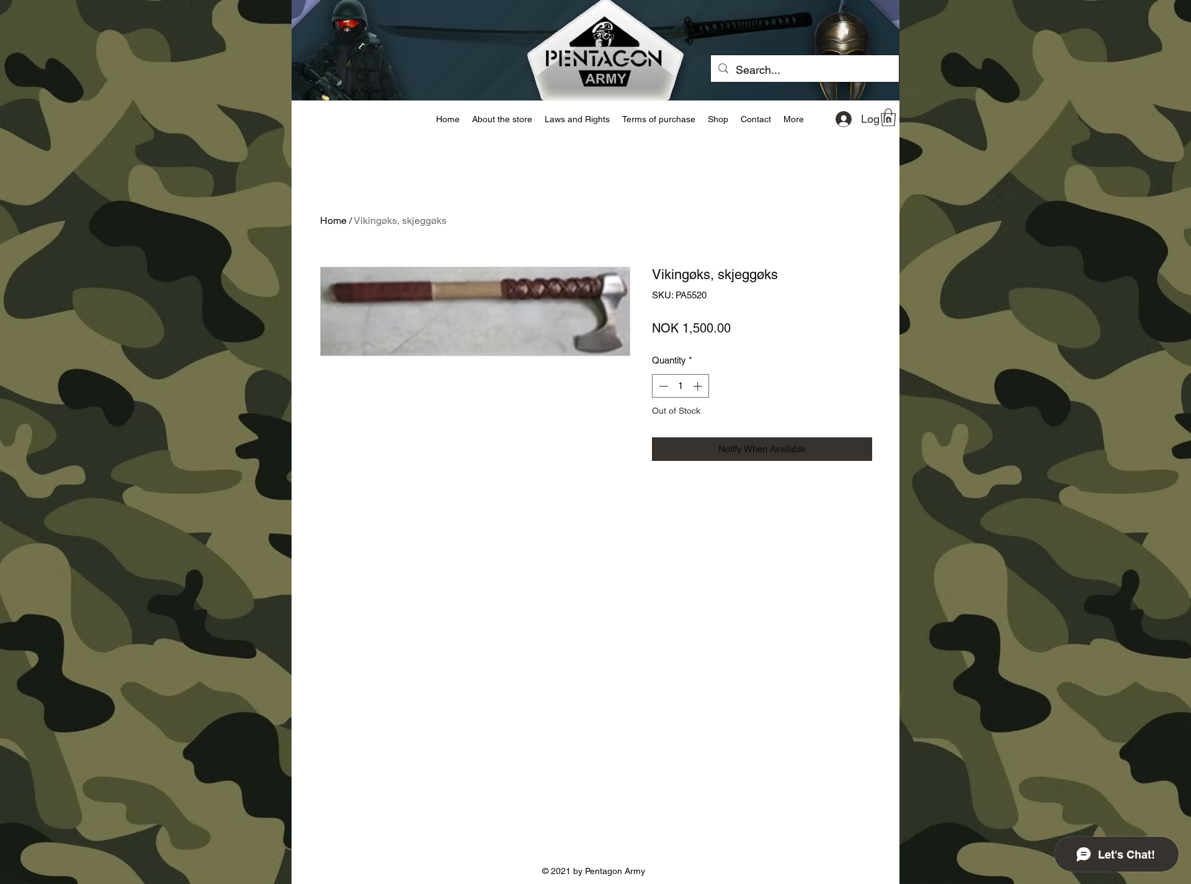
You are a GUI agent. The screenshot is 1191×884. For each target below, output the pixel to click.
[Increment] (698, 386)
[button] (888, 118)
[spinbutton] (680, 386)
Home (333, 220)
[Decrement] (662, 386)
